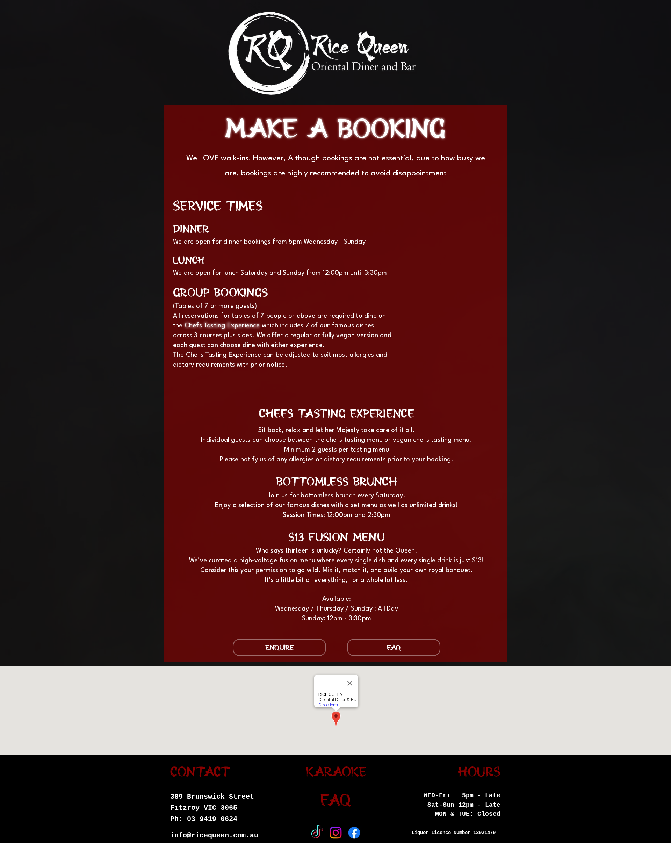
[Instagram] (336, 833)
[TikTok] (317, 833)
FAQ (335, 801)
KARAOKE (335, 772)
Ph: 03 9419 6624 (203, 819)
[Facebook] (354, 833)
